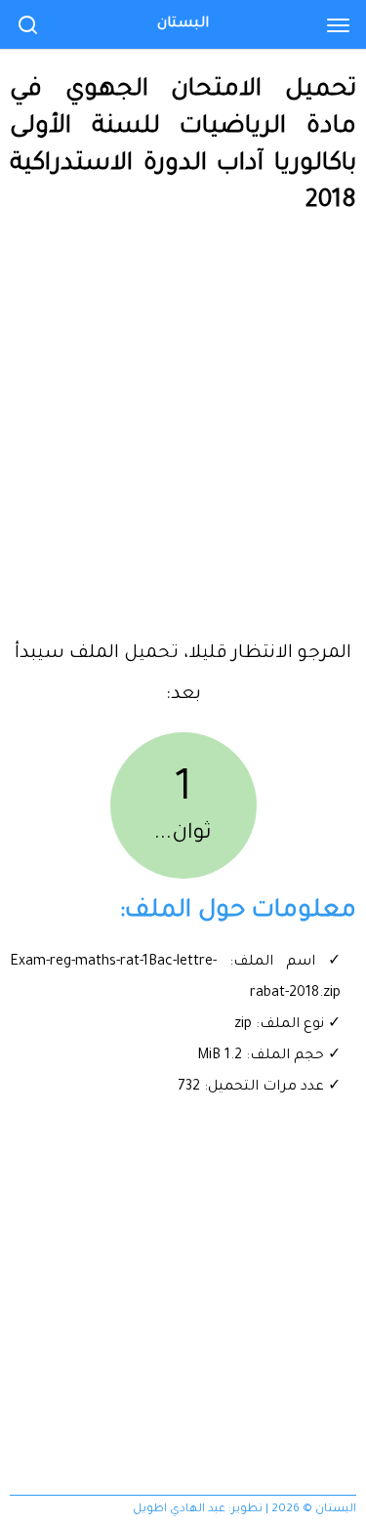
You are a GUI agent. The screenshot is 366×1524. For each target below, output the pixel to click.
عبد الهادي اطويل (179, 1509)
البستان (183, 24)
